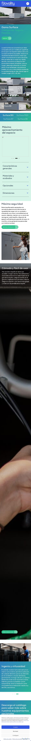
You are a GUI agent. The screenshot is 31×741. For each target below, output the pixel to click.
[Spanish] (28, 739)
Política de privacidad (17, 739)
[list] (15, 146)
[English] (23, 739)
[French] (26, 739)
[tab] (8, 115)
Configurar (15, 735)
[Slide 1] (12, 158)
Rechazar (15, 731)
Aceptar (15, 727)
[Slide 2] (14, 158)
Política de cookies (8, 739)
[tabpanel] (15, 161)
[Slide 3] (15, 158)
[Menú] (27, 3)
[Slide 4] (18, 158)
